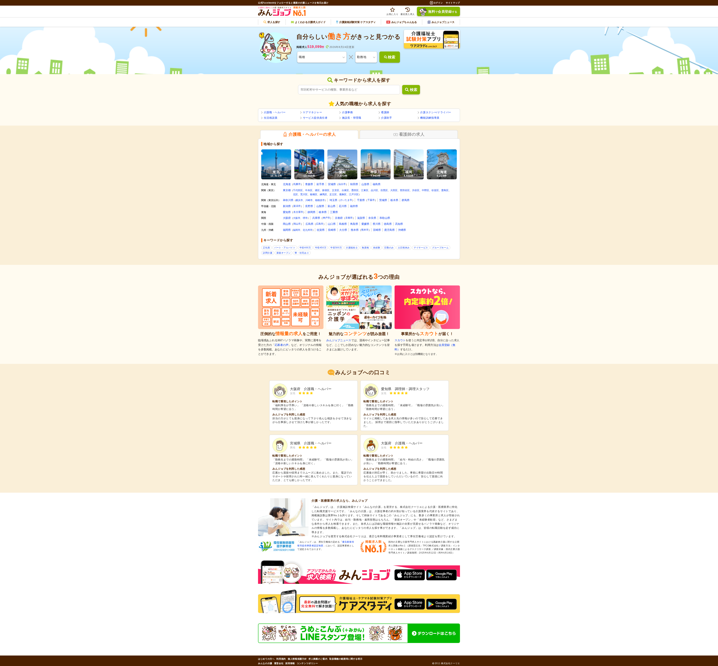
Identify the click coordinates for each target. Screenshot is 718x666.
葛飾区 (342, 194)
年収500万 (336, 248)
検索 (413, 90)
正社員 (266, 248)
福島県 (377, 184)
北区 (295, 194)
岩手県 (320, 184)
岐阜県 (323, 212)
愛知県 (287, 212)
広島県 (309, 223)
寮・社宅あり (302, 253)
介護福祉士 (352, 248)
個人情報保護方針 (297, 659)
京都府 (339, 217)
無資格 (365, 248)
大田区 (394, 190)
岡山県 (287, 223)
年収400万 (305, 248)
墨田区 (355, 190)
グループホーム (440, 248)
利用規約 (281, 659)
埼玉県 (333, 200)
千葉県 (361, 200)
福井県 (354, 206)
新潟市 (297, 206)
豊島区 (445, 190)
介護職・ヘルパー (275, 112)
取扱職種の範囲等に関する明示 (345, 659)
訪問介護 (267, 253)
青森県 (309, 184)
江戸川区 (354, 194)
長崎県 (332, 229)
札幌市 (297, 184)
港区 (317, 190)
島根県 (343, 223)
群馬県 (405, 200)
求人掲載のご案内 (318, 659)
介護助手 (386, 117)
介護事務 (347, 112)
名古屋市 (298, 212)
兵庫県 (316, 217)
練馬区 (323, 194)
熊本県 (355, 229)
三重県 (334, 212)
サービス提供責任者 (315, 117)
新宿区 (325, 190)
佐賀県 (321, 229)
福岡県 (287, 229)
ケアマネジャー (312, 112)
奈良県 (372, 217)
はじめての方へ (266, 659)
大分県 (343, 229)
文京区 (335, 190)
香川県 (377, 223)
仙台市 (342, 184)
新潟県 (287, 206)
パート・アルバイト (284, 248)
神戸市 (326, 217)
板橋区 (313, 194)
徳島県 (388, 223)
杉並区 (435, 190)
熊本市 (365, 229)
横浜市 (299, 200)
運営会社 (279, 663)
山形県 (365, 184)
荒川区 (304, 194)
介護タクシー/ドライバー (435, 112)
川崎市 (309, 200)
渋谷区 (415, 190)
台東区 (345, 190)
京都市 (349, 217)
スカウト (400, 340)
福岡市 (296, 230)
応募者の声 (282, 344)
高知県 (399, 223)
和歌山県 (385, 217)
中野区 (425, 190)
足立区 (333, 194)
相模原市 (320, 200)
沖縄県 (402, 229)
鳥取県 (354, 223)
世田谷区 (405, 190)
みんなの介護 (265, 663)
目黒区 (384, 190)
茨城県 (383, 200)
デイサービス (421, 248)
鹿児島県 (389, 229)
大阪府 (287, 217)
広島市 (319, 223)
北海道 (287, 184)
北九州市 (307, 230)
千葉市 (371, 200)
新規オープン (284, 253)
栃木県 (394, 200)
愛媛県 (365, 223)
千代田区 (298, 190)
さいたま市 (346, 200)
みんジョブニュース (338, 340)
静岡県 (311, 212)
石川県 (343, 206)
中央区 (308, 190)
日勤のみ (389, 248)
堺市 (305, 218)
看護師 (385, 112)
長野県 (309, 206)
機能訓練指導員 (429, 117)
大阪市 (296, 218)
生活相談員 (270, 117)
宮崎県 (377, 229)
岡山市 (297, 223)
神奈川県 (288, 200)
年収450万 (320, 248)
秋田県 (354, 184)
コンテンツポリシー (307, 663)
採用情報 (290, 663)
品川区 (374, 190)
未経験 (376, 248)
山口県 (332, 223)
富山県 (331, 206)
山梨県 (320, 206)
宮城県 (332, 184)
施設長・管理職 (351, 117)
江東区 (364, 190)
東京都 (287, 190)
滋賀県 (361, 217)
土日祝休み (404, 248)
